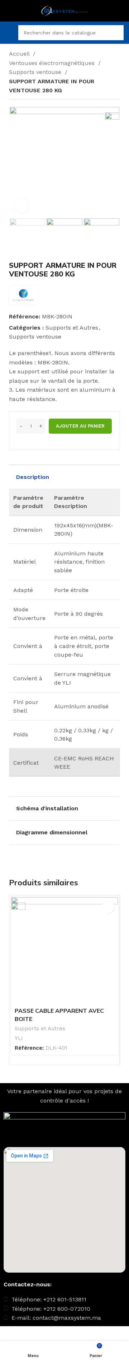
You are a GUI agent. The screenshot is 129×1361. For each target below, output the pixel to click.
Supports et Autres (72, 327)
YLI (19, 1038)
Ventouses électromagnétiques (52, 63)
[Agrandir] (21, 206)
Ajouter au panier (80, 426)
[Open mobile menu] (8, 32)
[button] (108, 907)
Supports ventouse (36, 72)
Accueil (20, 53)
